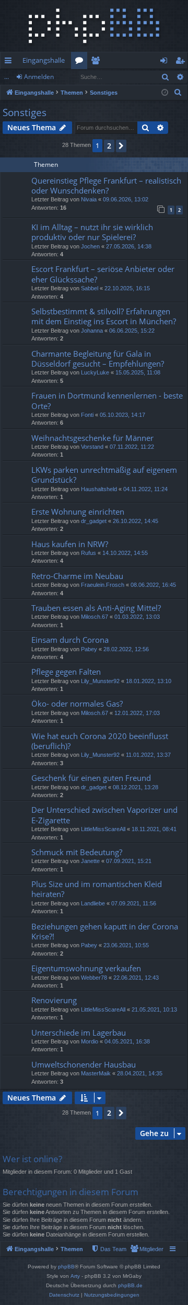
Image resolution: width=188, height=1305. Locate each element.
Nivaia (89, 199)
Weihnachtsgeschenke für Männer (92, 438)
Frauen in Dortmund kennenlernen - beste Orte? (107, 400)
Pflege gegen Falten (66, 671)
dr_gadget (94, 521)
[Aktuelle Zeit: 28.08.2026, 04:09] (164, 93)
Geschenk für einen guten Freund (91, 778)
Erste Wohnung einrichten (77, 511)
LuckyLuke (95, 372)
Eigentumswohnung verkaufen (86, 968)
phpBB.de (130, 1285)
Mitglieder (97, 62)
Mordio (89, 1041)
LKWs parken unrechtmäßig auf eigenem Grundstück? (104, 474)
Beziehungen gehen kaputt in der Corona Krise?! (104, 931)
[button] (121, 146)
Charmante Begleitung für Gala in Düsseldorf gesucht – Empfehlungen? (97, 358)
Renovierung (54, 1000)
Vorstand (92, 447)
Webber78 (94, 977)
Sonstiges (24, 112)
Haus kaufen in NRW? (69, 544)
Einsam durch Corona (70, 639)
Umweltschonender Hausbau (83, 1064)
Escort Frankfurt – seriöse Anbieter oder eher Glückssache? (102, 274)
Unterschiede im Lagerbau (78, 1032)
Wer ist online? (32, 1159)
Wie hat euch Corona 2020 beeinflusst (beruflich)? (99, 741)
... (6, 76)
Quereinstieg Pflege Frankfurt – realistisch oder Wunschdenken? (106, 185)
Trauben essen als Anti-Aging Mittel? (96, 608)
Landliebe (93, 903)
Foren (81, 62)
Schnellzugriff (10, 62)
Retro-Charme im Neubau (77, 576)
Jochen (90, 246)
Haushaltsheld (99, 489)
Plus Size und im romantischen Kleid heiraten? (96, 889)
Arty (75, 1276)
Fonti (87, 415)
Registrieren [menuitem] (182, 62)
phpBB (66, 1266)
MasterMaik (96, 1073)
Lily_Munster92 (100, 681)
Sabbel (89, 288)
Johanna (92, 330)
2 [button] (109, 146)
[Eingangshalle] (94, 26)
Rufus (88, 553)
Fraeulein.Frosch (102, 585)
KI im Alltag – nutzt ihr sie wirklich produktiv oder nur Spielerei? (92, 232)
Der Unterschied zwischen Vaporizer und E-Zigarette (104, 814)
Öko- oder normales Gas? (77, 703)
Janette (90, 861)
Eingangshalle (43, 60)
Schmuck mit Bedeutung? (76, 852)
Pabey (89, 649)
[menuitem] (178, 92)
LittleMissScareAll (103, 829)
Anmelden (39, 76)
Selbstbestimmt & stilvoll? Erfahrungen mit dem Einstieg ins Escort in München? (103, 316)
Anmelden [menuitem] (166, 62)
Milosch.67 (94, 617)
